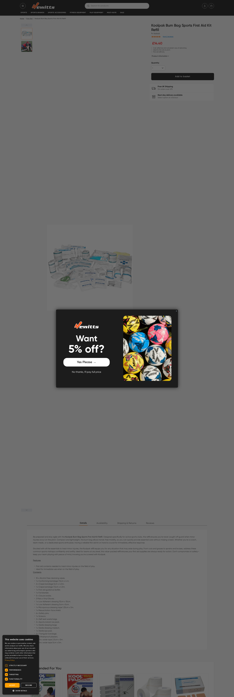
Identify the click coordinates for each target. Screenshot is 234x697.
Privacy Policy (10, 660)
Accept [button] (12, 685)
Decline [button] (28, 685)
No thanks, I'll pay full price (86, 372)
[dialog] (20, 665)
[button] (21, 690)
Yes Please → (86, 362)
